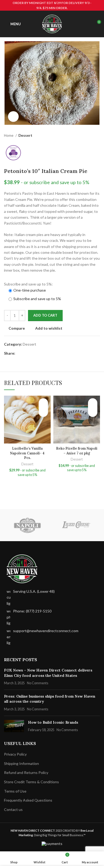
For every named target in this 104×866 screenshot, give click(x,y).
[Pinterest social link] (32, 353)
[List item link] (52, 617)
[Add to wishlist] (43, 403)
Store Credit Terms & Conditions (31, 782)
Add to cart (45, 315)
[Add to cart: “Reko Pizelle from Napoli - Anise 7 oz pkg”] (92, 412)
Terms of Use (15, 791)
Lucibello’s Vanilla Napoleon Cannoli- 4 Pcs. (27, 453)
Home (9, 135)
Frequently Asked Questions (28, 800)
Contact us (13, 809)
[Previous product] (86, 135)
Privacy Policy (15, 754)
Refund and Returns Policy (26, 772)
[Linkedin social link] (38, 353)
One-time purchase (29, 290)
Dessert (25, 135)
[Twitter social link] (26, 353)
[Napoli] (27, 525)
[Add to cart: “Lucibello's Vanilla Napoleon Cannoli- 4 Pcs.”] (43, 412)
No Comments (37, 683)
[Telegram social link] (44, 353)
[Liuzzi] (76, 525)
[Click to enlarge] (13, 116)
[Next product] (97, 135)
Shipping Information (21, 763)
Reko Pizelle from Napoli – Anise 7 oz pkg (76, 450)
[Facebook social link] (20, 353)
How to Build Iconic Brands (53, 722)
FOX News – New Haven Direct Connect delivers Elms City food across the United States (48, 673)
